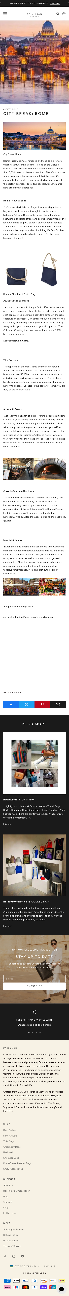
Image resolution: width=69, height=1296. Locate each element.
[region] (34, 1018)
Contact (7, 1202)
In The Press (10, 1213)
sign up (55, 3)
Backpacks (9, 1152)
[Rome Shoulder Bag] (34, 271)
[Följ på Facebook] (5, 1256)
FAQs (6, 1207)
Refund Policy (10, 1235)
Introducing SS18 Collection (26, 901)
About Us (8, 1185)
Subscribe (34, 986)
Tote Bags (8, 1141)
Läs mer (7, 824)
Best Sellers (9, 1130)
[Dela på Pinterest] (42, 704)
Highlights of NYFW (19, 799)
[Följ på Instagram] (13, 1256)
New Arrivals (10, 1135)
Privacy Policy (10, 1240)
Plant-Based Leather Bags (17, 1163)
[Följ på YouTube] (22, 1256)
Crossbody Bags (12, 1146)
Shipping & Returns (13, 1229)
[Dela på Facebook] (11, 704)
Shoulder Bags (11, 1157)
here (30, 606)
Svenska (49, 1266)
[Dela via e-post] (58, 704)
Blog (5, 1196)
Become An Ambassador (16, 1190)
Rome (6, 294)
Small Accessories (13, 1168)
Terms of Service (12, 1246)
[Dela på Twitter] (26, 704)
